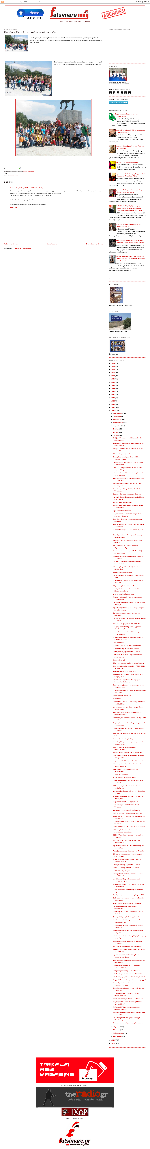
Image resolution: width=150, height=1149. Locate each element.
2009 (113, 1043)
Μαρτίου (116, 1030)
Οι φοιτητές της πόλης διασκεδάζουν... (126, 648)
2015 (113, 398)
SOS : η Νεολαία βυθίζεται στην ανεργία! (127, 813)
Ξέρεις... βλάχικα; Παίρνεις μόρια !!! (126, 917)
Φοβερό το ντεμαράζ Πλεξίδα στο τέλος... (128, 623)
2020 (113, 382)
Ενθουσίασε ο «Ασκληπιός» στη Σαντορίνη (128, 1023)
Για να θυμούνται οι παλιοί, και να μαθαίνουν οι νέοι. (125, 984)
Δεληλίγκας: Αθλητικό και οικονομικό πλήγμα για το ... (126, 880)
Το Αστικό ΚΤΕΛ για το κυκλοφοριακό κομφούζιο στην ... (126, 1008)
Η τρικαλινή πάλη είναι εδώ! (123, 586)
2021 (113, 379)
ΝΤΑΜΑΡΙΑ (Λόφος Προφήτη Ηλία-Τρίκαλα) (129, 826)
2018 (113, 388)
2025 (113, 366)
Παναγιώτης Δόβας (17, 188)
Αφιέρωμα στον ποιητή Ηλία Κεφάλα (126, 810)
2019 (113, 385)
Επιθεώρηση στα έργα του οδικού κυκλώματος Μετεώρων (125, 831)
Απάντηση (13, 207)
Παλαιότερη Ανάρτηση (94, 244)
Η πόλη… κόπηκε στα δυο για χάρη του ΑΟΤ (128, 895)
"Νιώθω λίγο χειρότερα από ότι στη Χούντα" (129, 977)
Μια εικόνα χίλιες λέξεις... (122, 695)
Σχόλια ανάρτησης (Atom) (22, 248)
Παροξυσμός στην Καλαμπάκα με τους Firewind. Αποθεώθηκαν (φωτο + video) (129, 241)
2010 (113, 1040)
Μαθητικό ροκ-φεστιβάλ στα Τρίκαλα (126, 970)
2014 (113, 401)
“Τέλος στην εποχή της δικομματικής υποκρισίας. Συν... (126, 994)
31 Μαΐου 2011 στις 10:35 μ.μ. (34, 188)
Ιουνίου (116, 432)
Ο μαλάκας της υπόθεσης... (122, 510)
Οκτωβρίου (117, 419)
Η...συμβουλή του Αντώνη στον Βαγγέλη (127, 494)
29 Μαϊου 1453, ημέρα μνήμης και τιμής (127, 645)
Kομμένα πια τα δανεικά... (122, 572)
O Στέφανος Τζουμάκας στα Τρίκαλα (126, 651)
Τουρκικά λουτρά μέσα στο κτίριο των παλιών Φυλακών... (127, 514)
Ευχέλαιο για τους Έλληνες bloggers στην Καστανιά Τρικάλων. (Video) (130, 175)
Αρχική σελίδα (52, 244)
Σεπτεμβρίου (118, 422)
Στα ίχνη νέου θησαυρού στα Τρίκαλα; (126, 864)
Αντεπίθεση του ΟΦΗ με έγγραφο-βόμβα (127, 946)
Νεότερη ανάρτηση (11, 244)
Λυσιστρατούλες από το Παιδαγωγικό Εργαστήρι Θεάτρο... (126, 680)
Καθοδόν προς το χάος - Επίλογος (125, 671)
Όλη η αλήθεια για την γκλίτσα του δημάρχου (129, 980)
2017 (113, 391)
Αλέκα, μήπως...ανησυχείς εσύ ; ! (124, 777)
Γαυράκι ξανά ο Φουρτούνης (123, 739)
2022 (113, 376)
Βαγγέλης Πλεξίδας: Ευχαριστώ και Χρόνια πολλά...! (128, 225)
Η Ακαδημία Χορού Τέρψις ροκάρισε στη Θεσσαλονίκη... (31, 32)
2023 (113, 372)
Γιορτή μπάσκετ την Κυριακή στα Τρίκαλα (128, 851)
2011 (113, 410)
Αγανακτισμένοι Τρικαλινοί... (123, 594)
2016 (113, 394)
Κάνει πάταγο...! (119, 660)
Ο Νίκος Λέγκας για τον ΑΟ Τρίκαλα (126, 867)
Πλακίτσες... (117, 698)
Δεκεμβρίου (117, 413)
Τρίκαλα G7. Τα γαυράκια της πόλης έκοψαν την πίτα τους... (128, 191)
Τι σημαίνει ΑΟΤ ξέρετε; (122, 774)
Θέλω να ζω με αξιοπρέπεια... (123, 454)
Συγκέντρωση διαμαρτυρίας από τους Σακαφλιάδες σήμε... (126, 966)
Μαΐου (115, 435)
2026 (113, 363)
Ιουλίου (116, 429)
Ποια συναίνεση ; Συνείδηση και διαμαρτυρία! (124, 748)
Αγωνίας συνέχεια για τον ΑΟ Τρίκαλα (127, 903)
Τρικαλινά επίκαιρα (14, 175)
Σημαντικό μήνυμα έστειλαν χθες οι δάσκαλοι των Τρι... (126, 955)
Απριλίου (116, 1027)
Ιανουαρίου (117, 1036)
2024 (113, 369)
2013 (113, 404)
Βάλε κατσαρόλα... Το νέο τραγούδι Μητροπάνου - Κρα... (126, 546)
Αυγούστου (117, 426)
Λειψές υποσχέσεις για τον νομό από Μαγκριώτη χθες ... (126, 590)
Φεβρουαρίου (118, 1033)
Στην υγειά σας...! (119, 642)
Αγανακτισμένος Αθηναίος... (123, 502)
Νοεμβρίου (117, 416)
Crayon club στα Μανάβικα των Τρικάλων (128, 761)
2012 (113, 407)
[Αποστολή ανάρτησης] (6, 173)
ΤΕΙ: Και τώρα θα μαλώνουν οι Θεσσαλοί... (128, 973)
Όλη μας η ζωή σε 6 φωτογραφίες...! (125, 801)
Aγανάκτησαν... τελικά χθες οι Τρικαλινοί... (128, 752)
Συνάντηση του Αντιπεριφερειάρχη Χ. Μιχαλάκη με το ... (126, 1018)
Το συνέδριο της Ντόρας (121, 870)
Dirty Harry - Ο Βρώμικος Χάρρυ (126, 162)
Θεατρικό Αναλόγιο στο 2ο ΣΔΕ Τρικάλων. (128, 998)
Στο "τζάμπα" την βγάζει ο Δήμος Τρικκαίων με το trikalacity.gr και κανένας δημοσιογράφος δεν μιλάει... (129, 208)
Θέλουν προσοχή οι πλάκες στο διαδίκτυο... (128, 663)
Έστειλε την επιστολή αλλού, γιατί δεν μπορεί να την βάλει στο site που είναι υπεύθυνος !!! (130, 258)
